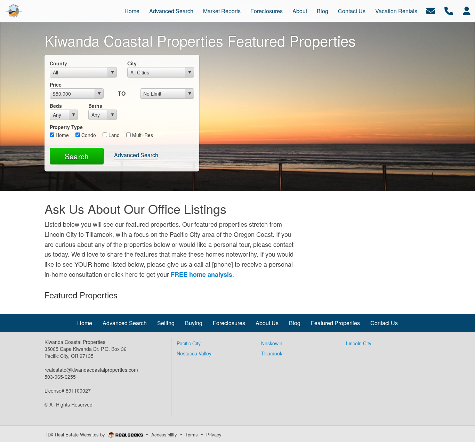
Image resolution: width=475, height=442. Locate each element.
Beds (56, 105)
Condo (88, 134)
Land (113, 134)
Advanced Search (136, 155)
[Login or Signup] (466, 10)
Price (56, 84)
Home (61, 134)
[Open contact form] (430, 10)
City (132, 63)
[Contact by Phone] (448, 10)
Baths (95, 105)
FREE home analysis (201, 274)
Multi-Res (142, 134)
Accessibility (164, 434)
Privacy (214, 434)
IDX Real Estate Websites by (76, 434)
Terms (191, 434)
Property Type (66, 126)
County (58, 63)
